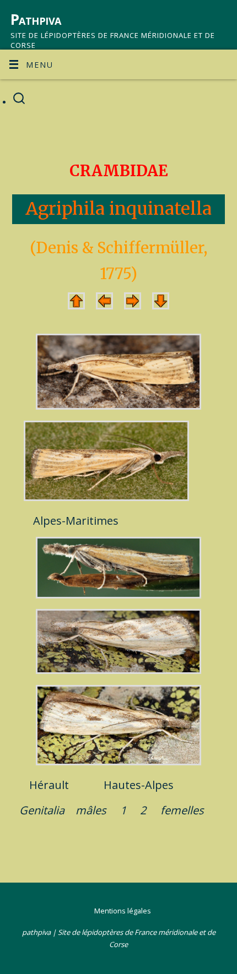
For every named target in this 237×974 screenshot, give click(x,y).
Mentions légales (122, 911)
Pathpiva (35, 19)
